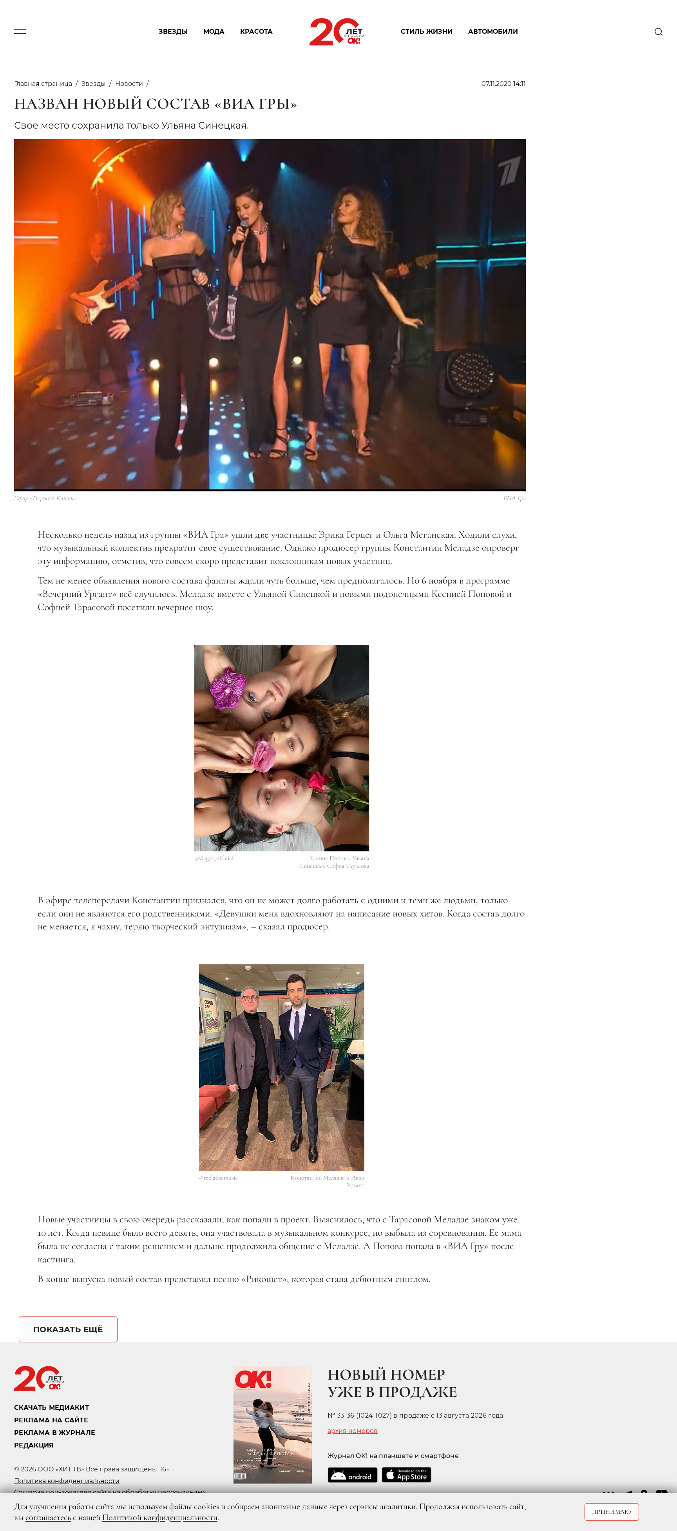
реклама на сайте (51, 1420)
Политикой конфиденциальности (159, 1517)
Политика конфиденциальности (66, 1481)
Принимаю (612, 1512)
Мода (213, 32)
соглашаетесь (48, 1517)
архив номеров (353, 1431)
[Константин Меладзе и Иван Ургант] (281, 1067)
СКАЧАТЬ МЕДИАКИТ (51, 1407)
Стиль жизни (427, 32)
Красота (256, 32)
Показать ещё (68, 1329)
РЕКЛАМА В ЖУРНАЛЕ (54, 1432)
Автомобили (493, 32)
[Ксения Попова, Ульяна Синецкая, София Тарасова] (281, 748)
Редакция (34, 1445)
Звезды (173, 32)
